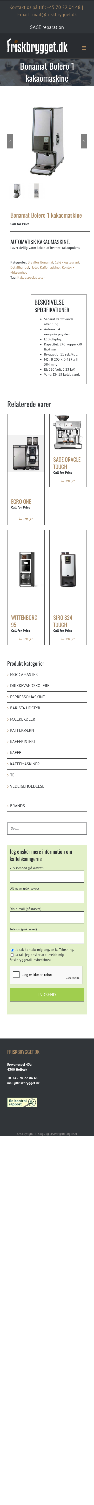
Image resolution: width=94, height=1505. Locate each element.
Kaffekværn (22, 730)
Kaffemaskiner (50, 267)
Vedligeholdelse (27, 786)
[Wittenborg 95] (25, 569)
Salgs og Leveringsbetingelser (57, 1134)
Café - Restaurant (67, 262)
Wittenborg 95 (24, 620)
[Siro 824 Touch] (68, 569)
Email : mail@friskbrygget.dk (47, 14)
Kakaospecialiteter (31, 277)
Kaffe (15, 752)
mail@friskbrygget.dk (23, 1083)
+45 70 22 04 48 (64, 7)
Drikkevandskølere (29, 685)
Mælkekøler (22, 719)
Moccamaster (24, 674)
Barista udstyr (25, 708)
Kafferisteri (22, 741)
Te (12, 775)
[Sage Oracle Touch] (68, 432)
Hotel (35, 267)
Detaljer (28, 519)
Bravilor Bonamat (40, 262)
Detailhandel (19, 267)
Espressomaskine (27, 697)
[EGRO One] (25, 453)
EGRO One (21, 501)
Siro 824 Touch (62, 620)
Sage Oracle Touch (67, 462)
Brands (17, 805)
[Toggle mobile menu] (84, 47)
